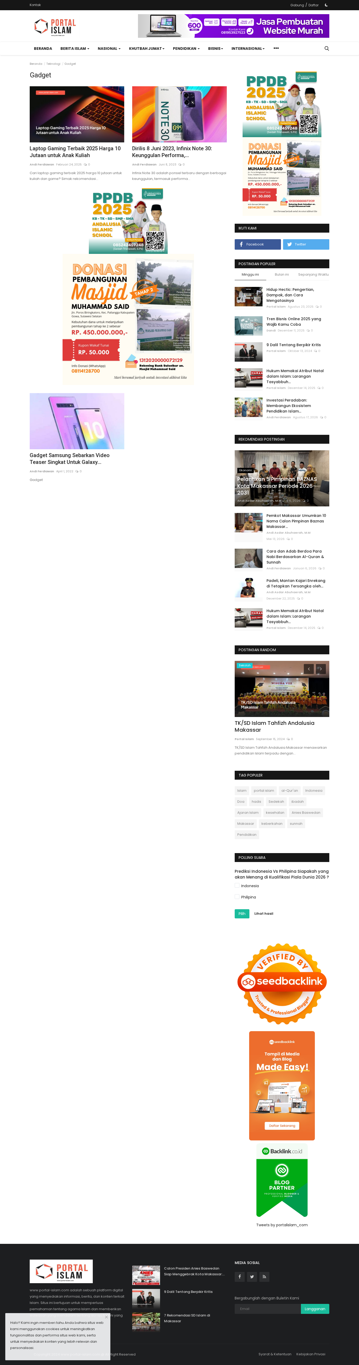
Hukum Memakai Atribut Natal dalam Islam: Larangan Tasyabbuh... (295, 376)
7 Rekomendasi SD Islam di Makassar (187, 1318)
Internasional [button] (247, 48)
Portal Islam (276, 306)
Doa (240, 801)
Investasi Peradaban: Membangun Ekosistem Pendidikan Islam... (288, 406)
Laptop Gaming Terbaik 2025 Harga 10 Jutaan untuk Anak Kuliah (75, 151)
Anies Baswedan (306, 812)
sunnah (296, 823)
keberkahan (272, 823)
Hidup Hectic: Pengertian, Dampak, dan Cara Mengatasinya (290, 295)
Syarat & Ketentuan (275, 1354)
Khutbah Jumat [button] (145, 48)
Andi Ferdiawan (42, 164)
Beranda (43, 48)
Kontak (35, 5)
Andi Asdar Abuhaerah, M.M (259, 501)
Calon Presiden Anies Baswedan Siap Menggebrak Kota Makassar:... (194, 1271)
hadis (256, 801)
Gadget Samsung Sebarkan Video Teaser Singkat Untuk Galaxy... (70, 458)
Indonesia (313, 790)
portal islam (264, 790)
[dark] (326, 5)
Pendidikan (247, 834)
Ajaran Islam (248, 812)
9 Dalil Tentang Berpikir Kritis (293, 344)
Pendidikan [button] (185, 48)
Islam (242, 790)
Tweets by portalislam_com (282, 1225)
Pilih (242, 913)
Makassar (245, 823)
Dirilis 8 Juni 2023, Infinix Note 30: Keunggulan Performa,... (172, 151)
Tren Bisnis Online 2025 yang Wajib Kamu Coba (293, 321)
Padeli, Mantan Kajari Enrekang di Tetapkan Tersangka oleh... (295, 583)
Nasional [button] (108, 48)
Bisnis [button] (214, 48)
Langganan (315, 1309)
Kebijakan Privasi (310, 1354)
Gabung (297, 5)
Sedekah (276, 801)
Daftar (314, 5)
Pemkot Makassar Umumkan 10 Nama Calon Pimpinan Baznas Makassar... (296, 521)
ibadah (297, 801)
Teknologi (53, 64)
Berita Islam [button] (73, 48)
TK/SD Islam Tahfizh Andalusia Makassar (275, 726)
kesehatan (275, 812)
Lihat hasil (263, 913)
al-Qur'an (289, 790)
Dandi (271, 330)
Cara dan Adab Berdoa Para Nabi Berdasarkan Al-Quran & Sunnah (295, 557)
